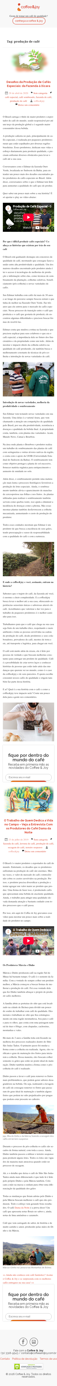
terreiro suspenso (34, 847)
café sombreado (27, 97)
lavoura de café (27, 843)
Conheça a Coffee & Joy (29, 20)
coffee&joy (39, 100)
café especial (11, 97)
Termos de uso (48, 1358)
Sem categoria (40, 93)
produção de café (18, 100)
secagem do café (16, 847)
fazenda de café (43, 97)
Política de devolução (24, 1358)
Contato (5, 1358)
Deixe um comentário (28, 104)
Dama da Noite (22, 1207)
